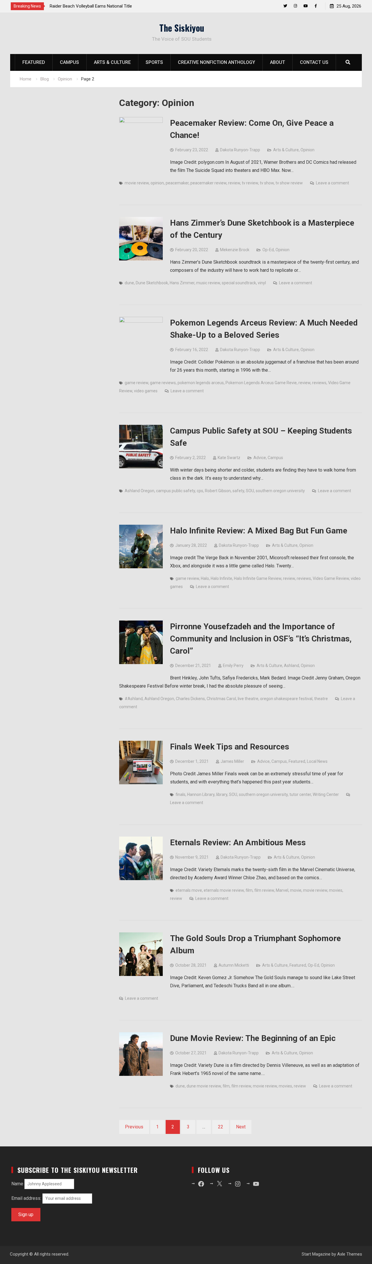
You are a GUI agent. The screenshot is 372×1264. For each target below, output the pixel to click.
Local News (317, 761)
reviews (319, 382)
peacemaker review (208, 183)
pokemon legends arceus (201, 382)
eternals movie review (224, 890)
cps (200, 490)
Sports (154, 62)
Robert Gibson (218, 490)
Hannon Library (200, 794)
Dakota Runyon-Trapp (240, 150)
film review (264, 890)
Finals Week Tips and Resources (229, 746)
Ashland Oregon (139, 490)
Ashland (291, 665)
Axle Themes (349, 1254)
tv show (267, 183)
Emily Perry (233, 665)
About (277, 62)
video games (146, 391)
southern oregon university (280, 490)
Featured (33, 62)
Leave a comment (332, 183)
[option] (92, 6)
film (249, 890)
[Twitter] (285, 6)
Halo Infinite (221, 578)
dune (129, 283)
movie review (137, 183)
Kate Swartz (229, 457)
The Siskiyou (181, 27)
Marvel (282, 890)
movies (335, 890)
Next (241, 1127)
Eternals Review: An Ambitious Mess (238, 842)
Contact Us (314, 62)
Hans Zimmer (182, 283)
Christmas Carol (221, 698)
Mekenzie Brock (234, 249)
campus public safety (175, 490)
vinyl (262, 283)
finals (180, 794)
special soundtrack (239, 283)
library (221, 794)
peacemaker (177, 183)
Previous (134, 1127)
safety (238, 490)
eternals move (189, 890)
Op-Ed (268, 249)
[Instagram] (295, 6)
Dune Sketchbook (152, 283)
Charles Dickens (190, 698)
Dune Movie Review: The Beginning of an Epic (253, 1038)
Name (17, 1183)
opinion (157, 183)
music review (208, 283)
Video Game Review (331, 578)
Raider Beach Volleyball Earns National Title (81, 6)
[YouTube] (306, 6)
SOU (250, 490)
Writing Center (326, 794)
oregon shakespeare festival (286, 698)
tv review (250, 183)
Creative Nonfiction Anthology (216, 62)
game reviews (163, 382)
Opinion (307, 150)
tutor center (300, 794)
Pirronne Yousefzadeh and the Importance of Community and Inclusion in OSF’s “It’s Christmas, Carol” (261, 639)
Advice (259, 457)
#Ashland (134, 698)
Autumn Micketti (234, 965)
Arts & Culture (112, 62)
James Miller (232, 761)
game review (136, 382)
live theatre (248, 698)
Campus (69, 62)
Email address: (26, 1198)
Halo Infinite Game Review (257, 578)
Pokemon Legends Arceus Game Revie (261, 382)
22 (220, 1127)
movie (295, 890)
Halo (205, 578)
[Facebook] (316, 6)
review (234, 183)
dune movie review (204, 1086)
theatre (321, 698)
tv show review (289, 183)
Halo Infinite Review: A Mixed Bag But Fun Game (258, 530)
